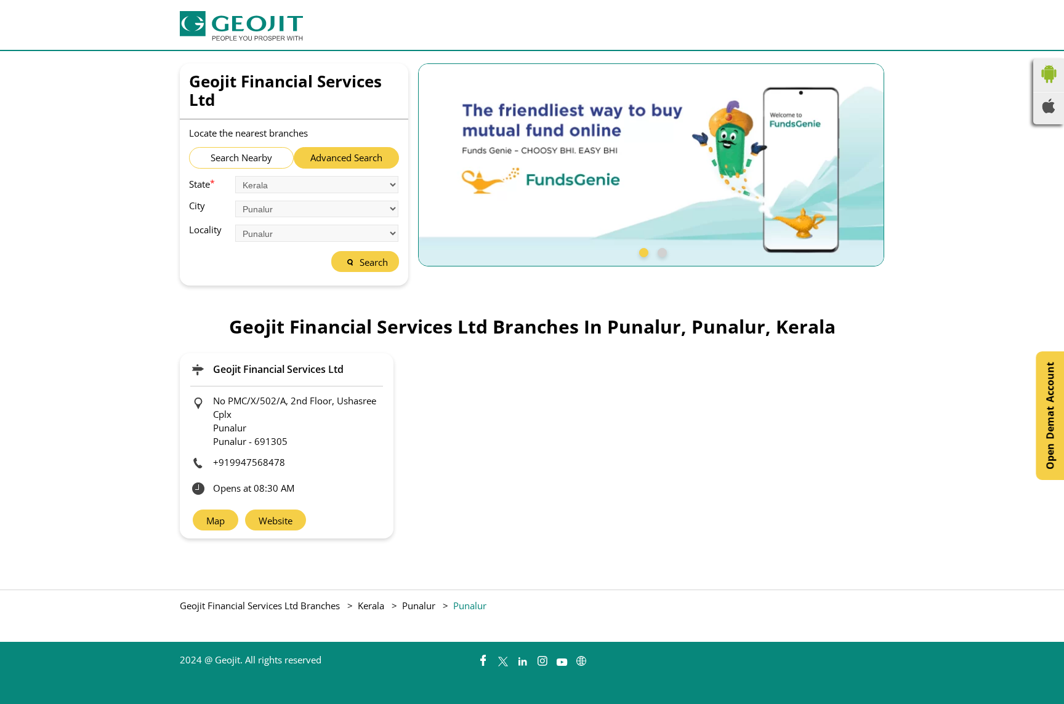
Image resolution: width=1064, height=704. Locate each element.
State (202, 183)
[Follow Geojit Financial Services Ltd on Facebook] (482, 657)
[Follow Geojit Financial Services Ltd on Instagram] (541, 657)
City (197, 206)
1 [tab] (642, 251)
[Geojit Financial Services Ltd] (241, 26)
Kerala (371, 605)
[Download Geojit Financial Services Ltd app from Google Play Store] (1048, 85)
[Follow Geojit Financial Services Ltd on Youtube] (561, 657)
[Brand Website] (581, 657)
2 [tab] (661, 251)
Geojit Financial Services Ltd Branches (261, 605)
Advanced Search (346, 157)
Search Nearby (241, 157)
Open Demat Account (1050, 416)
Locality (205, 230)
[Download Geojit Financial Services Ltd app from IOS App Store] (1048, 109)
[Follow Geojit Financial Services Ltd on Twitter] (502, 657)
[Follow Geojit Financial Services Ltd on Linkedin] (522, 657)
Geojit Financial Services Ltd (278, 369)
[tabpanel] (651, 164)
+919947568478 (249, 462)
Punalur (418, 605)
